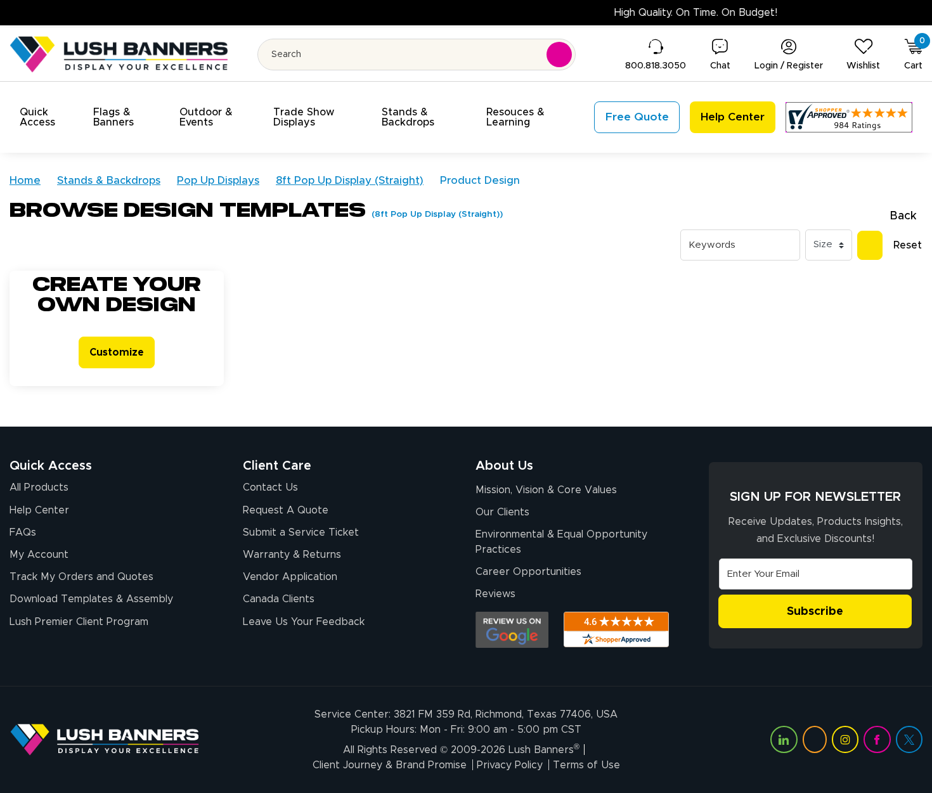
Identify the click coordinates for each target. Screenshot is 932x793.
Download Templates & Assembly (91, 599)
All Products (39, 487)
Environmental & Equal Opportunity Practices (561, 542)
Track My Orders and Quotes (81, 577)
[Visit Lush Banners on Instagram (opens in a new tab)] (845, 739)
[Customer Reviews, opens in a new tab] (849, 117)
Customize (116, 352)
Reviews (495, 594)
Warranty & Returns (292, 555)
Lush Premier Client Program (79, 622)
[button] (49, 117)
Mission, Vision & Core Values (546, 490)
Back (903, 216)
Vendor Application (290, 577)
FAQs (23, 532)
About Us (504, 466)
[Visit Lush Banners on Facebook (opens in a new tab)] (877, 739)
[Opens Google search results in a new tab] (512, 630)
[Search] (870, 245)
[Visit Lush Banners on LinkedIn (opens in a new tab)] (783, 739)
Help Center (39, 510)
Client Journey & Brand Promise (390, 765)
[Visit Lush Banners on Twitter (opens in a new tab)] (909, 739)
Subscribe (815, 611)
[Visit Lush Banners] (105, 739)
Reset (907, 245)
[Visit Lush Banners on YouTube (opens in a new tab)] (815, 739)
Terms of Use (586, 765)
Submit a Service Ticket (301, 532)
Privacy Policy (510, 765)
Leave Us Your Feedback (304, 622)
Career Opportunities (528, 572)
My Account (39, 555)
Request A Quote (285, 510)
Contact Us (270, 487)
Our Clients (502, 512)
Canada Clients (278, 599)
